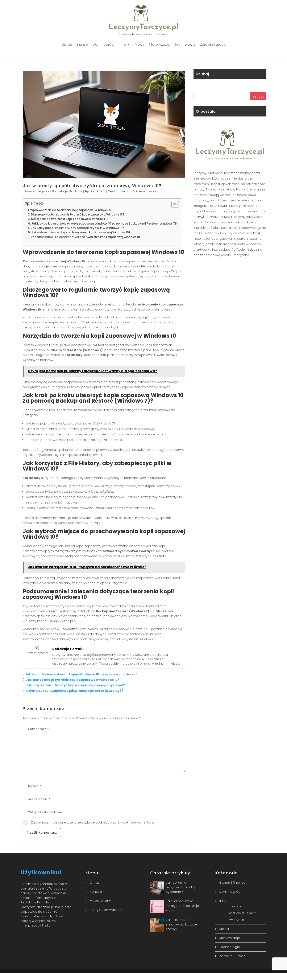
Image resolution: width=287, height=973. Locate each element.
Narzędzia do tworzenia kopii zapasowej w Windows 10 (69, 219)
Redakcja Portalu (67, 191)
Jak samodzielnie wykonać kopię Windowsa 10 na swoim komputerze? (81, 674)
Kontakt (96, 892)
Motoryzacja (159, 44)
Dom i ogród (103, 44)
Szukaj (258, 97)
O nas (95, 882)
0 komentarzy (144, 191)
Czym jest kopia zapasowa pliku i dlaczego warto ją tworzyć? (74, 691)
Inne (122, 44)
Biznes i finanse (75, 44)
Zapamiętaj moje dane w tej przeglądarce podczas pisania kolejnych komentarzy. (93, 822)
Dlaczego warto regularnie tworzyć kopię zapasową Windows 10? (77, 215)
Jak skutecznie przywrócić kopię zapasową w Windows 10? (72, 680)
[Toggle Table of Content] (173, 204)
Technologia (184, 44)
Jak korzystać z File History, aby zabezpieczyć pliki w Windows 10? (77, 228)
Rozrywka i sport (242, 913)
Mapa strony (100, 901)
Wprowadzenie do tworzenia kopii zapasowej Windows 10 (70, 210)
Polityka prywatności (107, 910)
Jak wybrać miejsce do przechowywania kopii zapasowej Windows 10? (80, 232)
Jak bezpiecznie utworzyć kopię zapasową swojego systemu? (75, 685)
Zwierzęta (236, 920)
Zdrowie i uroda (213, 44)
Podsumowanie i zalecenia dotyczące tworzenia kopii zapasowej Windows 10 (85, 237)
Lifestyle (235, 906)
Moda (139, 44)
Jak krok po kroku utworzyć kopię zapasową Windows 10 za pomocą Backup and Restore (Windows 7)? (104, 224)
